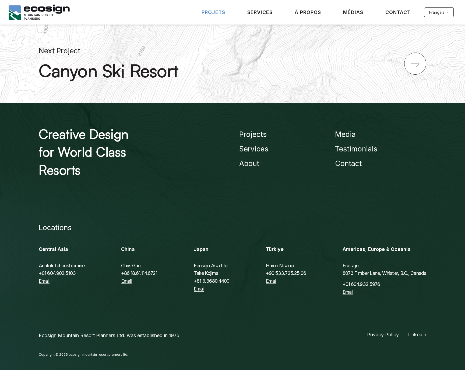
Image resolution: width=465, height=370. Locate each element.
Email (44, 281)
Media (345, 134)
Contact (348, 163)
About (249, 163)
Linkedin (416, 334)
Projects (253, 134)
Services (253, 148)
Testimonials (356, 148)
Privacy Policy (383, 334)
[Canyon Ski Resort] (415, 64)
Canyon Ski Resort (109, 70)
